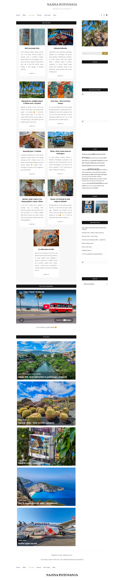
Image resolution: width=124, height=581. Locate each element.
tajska (84, 185)
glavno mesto (92, 158)
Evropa (33, 374)
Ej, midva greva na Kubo (46, 249)
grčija (97, 158)
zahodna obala (94, 185)
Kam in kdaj (47, 15)
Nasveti (39, 15)
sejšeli (87, 183)
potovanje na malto (90, 172)
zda (98, 185)
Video (54, 15)
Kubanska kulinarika (60, 48)
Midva (24, 15)
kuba (103, 163)
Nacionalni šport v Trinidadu (32, 151)
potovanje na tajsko (88, 174)
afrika (84, 154)
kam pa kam (97, 163)
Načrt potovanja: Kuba (32, 48)
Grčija (24, 500)
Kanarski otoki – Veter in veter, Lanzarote (36, 422)
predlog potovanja (99, 180)
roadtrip (84, 183)
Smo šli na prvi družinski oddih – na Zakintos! (37, 503)
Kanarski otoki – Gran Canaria (31, 462)
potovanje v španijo (90, 180)
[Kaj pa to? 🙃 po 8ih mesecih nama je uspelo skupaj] (101, 207)
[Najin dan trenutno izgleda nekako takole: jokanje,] (88, 207)
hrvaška (101, 158)
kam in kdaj (97, 160)
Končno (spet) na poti (27, 543)
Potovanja (31, 15)
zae (89, 185)
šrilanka (95, 188)
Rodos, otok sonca (87, 247)
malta (93, 165)
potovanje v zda (86, 178)
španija (91, 188)
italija (105, 158)
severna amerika (96, 183)
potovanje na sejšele (101, 172)
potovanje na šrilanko (100, 174)
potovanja (93, 169)
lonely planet (86, 165)
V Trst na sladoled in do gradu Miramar (92, 254)
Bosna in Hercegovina (24, 374)
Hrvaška (38, 374)
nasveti (102, 165)
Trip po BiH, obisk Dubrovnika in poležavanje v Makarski (42, 376)
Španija (25, 420)
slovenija (105, 183)
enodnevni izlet (100, 154)
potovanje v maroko (96, 176)
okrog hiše (84, 169)
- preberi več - (32, 73)
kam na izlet (104, 160)
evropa (85, 157)
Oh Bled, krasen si (86, 250)
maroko (97, 165)
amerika (88, 154)
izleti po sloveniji (89, 160)
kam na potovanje (88, 163)
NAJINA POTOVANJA (62, 4)
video (87, 185)
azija (93, 154)
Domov (18, 15)
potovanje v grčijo (86, 176)
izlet (83, 160)
